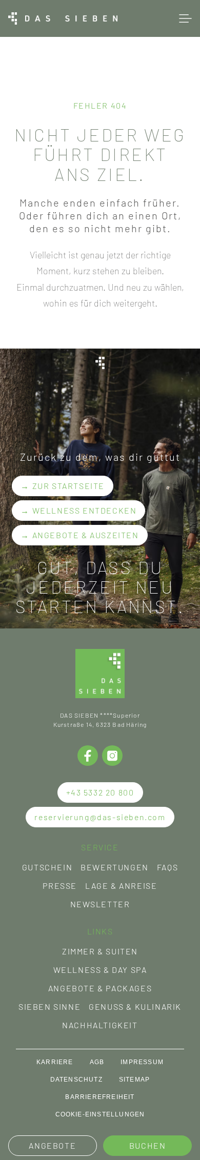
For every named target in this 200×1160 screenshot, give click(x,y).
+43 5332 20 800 (100, 792)
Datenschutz (76, 1079)
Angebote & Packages (100, 988)
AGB (97, 1062)
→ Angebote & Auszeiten (79, 535)
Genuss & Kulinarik (135, 1006)
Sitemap (134, 1079)
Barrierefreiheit (99, 1097)
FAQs (167, 867)
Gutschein (47, 867)
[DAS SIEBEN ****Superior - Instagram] (112, 755)
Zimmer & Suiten (100, 951)
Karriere (54, 1062)
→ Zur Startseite (63, 486)
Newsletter (100, 904)
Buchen (147, 1145)
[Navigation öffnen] (185, 18)
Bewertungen (115, 867)
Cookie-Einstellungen (100, 1114)
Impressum (142, 1062)
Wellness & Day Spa (100, 969)
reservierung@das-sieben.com (99, 817)
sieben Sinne (49, 1006)
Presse (60, 885)
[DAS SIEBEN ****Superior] (63, 18)
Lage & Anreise (121, 885)
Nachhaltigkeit (99, 1025)
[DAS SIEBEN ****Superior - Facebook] (87, 755)
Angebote (52, 1145)
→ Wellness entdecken (78, 510)
